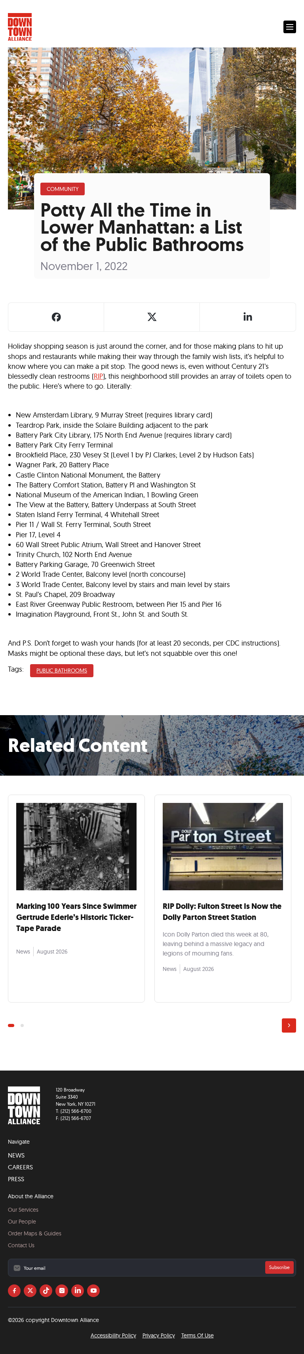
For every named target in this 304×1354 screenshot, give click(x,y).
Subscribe (279, 1267)
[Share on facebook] (56, 317)
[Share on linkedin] (248, 317)
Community (62, 189)
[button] (289, 27)
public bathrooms (61, 670)
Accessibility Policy (113, 1335)
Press (16, 1179)
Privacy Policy (158, 1335)
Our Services (23, 1209)
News (16, 1155)
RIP (98, 376)
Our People (22, 1221)
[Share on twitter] (152, 317)
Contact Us (21, 1245)
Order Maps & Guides (34, 1233)
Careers (20, 1167)
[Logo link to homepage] (20, 27)
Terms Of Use (197, 1335)
